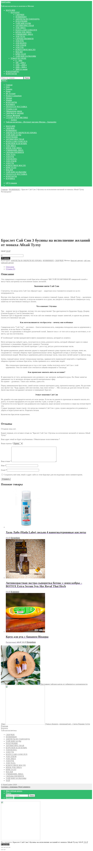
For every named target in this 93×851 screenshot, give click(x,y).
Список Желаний (13, 115)
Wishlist (9, 100)
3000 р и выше (21, 69)
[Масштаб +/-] (2, 847)
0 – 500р (19, 60)
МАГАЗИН (10, 10)
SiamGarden (6, 2)
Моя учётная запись (14, 791)
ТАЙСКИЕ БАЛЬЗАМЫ (26, 56)
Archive (14, 120)
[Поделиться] (7, 847)
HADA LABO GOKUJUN (26, 30)
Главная (9, 85)
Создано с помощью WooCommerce (15, 787)
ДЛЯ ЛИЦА (21, 28)
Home (8, 91)
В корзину (5, 258)
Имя (3, 466)
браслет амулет (77, 260)
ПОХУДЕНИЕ (21, 21)
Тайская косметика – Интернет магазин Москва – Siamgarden (31, 122)
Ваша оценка (7, 443)
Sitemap (9, 98)
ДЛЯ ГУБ (19, 47)
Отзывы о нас (11, 109)
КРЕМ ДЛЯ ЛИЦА (23, 32)
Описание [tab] (10, 267)
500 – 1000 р (21, 63)
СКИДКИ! (20, 15)
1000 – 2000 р (21, 65)
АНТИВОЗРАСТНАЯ (25, 26)
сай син (87, 260)
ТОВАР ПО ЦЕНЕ (18, 58)
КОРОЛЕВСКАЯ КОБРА (16, 144)
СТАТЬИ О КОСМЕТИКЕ (17, 118)
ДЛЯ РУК (20, 41)
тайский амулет (7, 263)
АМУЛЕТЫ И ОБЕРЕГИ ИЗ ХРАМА (21, 133)
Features (9, 89)
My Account (10, 94)
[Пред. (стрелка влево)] (2, 849)
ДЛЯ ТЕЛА (20, 36)
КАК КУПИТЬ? (12, 71)
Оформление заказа (14, 111)
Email (4, 470)
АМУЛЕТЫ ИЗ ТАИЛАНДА (28, 19)
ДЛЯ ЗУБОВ (21, 45)
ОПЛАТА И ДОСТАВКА (16, 107)
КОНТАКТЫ (11, 74)
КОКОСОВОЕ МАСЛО (25, 50)
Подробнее (15, 538)
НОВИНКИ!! (21, 17)
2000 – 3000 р (21, 67)
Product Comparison (14, 96)
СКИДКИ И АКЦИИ (15, 113)
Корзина (10, 798)
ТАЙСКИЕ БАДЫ (23, 23)
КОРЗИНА (10, 104)
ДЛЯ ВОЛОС (21, 43)
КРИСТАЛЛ (21, 54)
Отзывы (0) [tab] (10, 269)
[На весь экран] (4, 847)
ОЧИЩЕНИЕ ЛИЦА (24, 34)
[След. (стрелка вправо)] (4, 849)
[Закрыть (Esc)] (9, 847)
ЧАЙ (8, 780)
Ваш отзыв (6, 461)
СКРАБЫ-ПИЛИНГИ (25, 39)
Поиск (27, 78)
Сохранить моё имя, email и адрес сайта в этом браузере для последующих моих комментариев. (43, 475)
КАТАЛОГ (15, 12)
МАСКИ (19, 52)
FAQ (8, 87)
